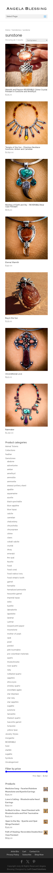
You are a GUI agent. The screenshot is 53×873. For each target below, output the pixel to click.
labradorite (12, 610)
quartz (10, 658)
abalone (10, 461)
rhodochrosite (13, 662)
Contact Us (34, 851)
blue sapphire (13, 506)
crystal (10, 546)
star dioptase (13, 694)
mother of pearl (14, 634)
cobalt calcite (13, 542)
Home (7, 30)
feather (8, 454)
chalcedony (12, 522)
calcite (10, 514)
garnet (10, 582)
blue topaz (12, 509)
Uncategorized (11, 762)
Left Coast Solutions (36, 869)
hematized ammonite (16, 590)
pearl (9, 642)
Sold (7, 746)
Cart (24, 851)
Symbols (9, 758)
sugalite (10, 706)
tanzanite (11, 714)
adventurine (12, 465)
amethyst (11, 473)
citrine (10, 534)
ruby (9, 670)
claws (9, 538)
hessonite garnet (14, 594)
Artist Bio (15, 851)
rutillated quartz (14, 674)
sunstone (11, 710)
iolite (9, 602)
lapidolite (11, 614)
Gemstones (16, 30)
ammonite (11, 481)
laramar (10, 618)
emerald (11, 554)
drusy (9, 550)
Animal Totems (11, 446)
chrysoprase (12, 530)
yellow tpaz (12, 730)
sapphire (11, 678)
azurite (10, 497)
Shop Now (39, 855)
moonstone (12, 630)
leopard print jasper (15, 626)
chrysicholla (12, 526)
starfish (8, 750)
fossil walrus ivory (15, 574)
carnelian (11, 518)
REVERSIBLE (10, 742)
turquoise (11, 726)
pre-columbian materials (18, 654)
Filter (9, 776)
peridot (10, 646)
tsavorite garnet (14, 722)
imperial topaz (13, 598)
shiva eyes (11, 682)
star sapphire (13, 702)
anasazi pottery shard (16, 486)
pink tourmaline (14, 650)
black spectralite (14, 502)
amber (10, 469)
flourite (10, 562)
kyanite (10, 606)
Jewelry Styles (11, 734)
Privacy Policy (13, 855)
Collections (10, 450)
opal (9, 638)
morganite (9, 738)
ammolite (11, 477)
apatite (10, 489)
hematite (11, 586)
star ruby (11, 698)
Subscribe (26, 855)
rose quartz (12, 666)
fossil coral (12, 570)
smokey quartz (13, 686)
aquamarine (12, 493)
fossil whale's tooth (15, 578)
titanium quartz (13, 718)
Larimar (10, 622)
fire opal (10, 558)
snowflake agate (14, 690)
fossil (9, 566)
